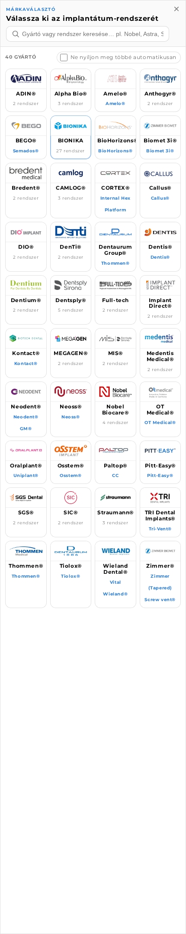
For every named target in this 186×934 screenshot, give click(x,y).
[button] (26, 90)
